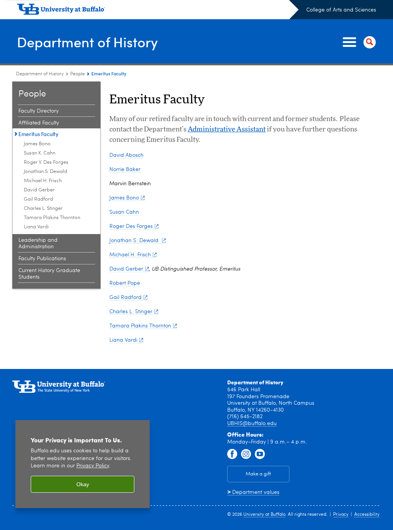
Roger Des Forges (131, 226)
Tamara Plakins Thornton (52, 217)
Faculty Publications (42, 258)
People (77, 74)
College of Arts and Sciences (341, 10)
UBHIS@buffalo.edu (252, 423)
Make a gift (258, 474)
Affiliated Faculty (38, 123)
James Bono (37, 143)
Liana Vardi (36, 226)
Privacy (340, 514)
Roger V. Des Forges (46, 162)
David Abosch (126, 155)
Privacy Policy (92, 466)
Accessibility (367, 514)
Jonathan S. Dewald (45, 171)
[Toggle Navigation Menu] (358, 42)
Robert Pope (124, 283)
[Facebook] (232, 454)
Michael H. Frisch (43, 180)
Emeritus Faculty (38, 134)
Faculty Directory (38, 111)
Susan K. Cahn (39, 153)
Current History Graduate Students (49, 274)
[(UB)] (158, 11)
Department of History (87, 41)
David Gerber (39, 190)
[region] (82, 464)
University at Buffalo (264, 514)
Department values (253, 492)
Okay (82, 484)
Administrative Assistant (227, 129)
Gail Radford (38, 199)
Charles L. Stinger (43, 208)
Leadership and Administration (38, 243)
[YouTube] (260, 454)
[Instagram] (246, 454)
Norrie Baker (124, 169)
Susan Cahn (124, 212)
